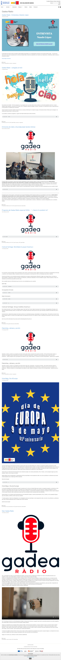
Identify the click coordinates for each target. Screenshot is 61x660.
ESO (3, 63)
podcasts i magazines (12, 63)
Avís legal (18, 648)
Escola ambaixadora (9, 506)
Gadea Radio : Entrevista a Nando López (15, 15)
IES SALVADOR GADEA (27, 3)
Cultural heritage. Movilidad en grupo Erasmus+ (17, 247)
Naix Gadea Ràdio (8, 511)
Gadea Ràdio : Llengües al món (12, 68)
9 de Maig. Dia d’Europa (10, 378)
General (4, 62)
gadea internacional (18, 205)
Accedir (59, 4)
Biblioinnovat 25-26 (6, 122)
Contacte (38, 648)
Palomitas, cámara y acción (11, 328)
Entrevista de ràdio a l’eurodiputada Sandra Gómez (18, 127)
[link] (59, 7)
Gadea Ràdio (7, 63)
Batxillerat (4, 205)
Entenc (30, 658)
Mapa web (34, 648)
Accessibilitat (42, 648)
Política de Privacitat (23, 648)
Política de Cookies (30, 648)
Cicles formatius (15, 242)
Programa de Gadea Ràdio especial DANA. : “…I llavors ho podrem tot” (25, 210)
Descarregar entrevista (6, 58)
